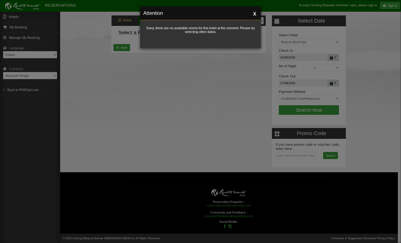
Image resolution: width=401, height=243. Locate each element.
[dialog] (200, 121)
